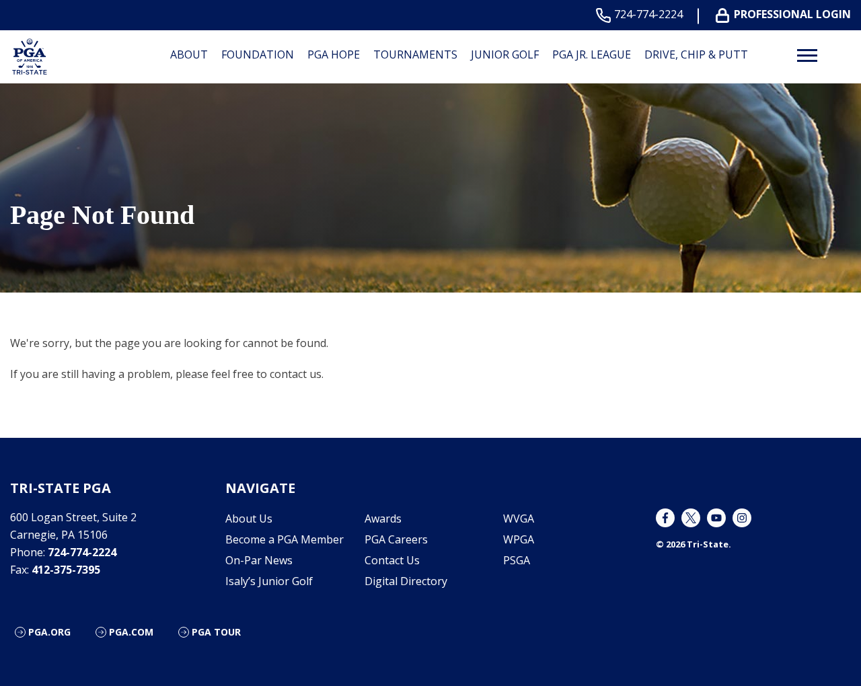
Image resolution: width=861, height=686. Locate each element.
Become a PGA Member (284, 539)
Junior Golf (505, 54)
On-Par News (259, 560)
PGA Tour (216, 631)
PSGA (516, 560)
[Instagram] (742, 517)
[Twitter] (690, 517)
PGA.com (131, 631)
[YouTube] (716, 517)
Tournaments (415, 54)
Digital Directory (406, 581)
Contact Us (392, 560)
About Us (248, 518)
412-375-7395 (66, 569)
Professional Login (792, 14)
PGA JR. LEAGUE (591, 54)
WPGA (518, 539)
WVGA (518, 518)
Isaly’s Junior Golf (269, 581)
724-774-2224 (648, 14)
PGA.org (49, 631)
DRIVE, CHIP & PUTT (696, 54)
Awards (383, 518)
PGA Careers (396, 539)
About (189, 54)
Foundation (257, 54)
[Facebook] (665, 517)
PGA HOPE (333, 54)
